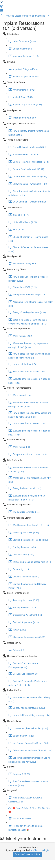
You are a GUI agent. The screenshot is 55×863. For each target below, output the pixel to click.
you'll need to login (40, 850)
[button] (2, 2)
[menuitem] (2, 7)
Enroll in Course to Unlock (27, 854)
